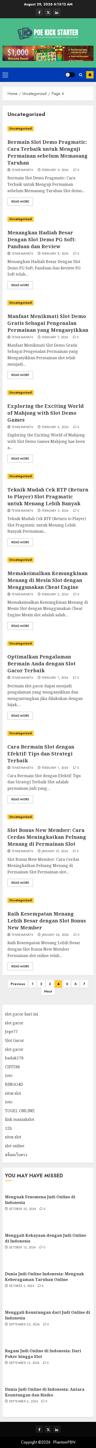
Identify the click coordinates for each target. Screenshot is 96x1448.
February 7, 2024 (55, 337)
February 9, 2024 (55, 170)
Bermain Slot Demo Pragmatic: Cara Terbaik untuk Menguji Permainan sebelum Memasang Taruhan (47, 152)
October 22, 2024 (22, 1209)
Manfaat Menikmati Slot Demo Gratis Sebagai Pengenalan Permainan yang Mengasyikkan (47, 323)
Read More (20, 201)
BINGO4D (14, 1084)
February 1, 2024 (55, 678)
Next (48, 991)
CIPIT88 (12, 1067)
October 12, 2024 (22, 1248)
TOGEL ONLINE (20, 1110)
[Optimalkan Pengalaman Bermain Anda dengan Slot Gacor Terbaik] (48, 643)
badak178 (14, 1058)
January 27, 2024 (55, 851)
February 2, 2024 (55, 595)
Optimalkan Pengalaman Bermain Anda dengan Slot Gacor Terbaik (41, 663)
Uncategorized (20, 128)
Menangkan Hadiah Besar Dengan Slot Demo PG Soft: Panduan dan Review (41, 239)
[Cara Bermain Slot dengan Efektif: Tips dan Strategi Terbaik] (48, 733)
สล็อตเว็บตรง (16, 1154)
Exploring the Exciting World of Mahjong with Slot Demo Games (45, 413)
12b (8, 1128)
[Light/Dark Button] (70, 74)
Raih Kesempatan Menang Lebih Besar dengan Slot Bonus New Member (46, 920)
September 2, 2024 (23, 1402)
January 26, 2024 (55, 935)
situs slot (13, 1093)
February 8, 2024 (55, 254)
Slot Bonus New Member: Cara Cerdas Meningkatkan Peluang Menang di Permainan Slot (46, 837)
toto (8, 1075)
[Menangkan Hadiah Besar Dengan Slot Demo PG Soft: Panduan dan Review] (48, 219)
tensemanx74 (22, 170)
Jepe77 (11, 1031)
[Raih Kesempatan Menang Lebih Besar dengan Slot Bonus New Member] (48, 900)
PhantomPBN (64, 1442)
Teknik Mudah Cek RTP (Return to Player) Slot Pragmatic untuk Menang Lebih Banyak (47, 496)
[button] (5, 75)
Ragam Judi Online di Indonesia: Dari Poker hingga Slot (43, 1353)
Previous (18, 983)
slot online (14, 1145)
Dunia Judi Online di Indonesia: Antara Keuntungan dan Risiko (44, 1392)
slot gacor (14, 1023)
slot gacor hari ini (21, 1014)
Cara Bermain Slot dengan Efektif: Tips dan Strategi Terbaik (40, 753)
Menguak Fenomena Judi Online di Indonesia (40, 1199)
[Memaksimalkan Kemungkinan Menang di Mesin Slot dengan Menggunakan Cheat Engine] (48, 560)
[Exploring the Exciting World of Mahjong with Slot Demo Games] (48, 392)
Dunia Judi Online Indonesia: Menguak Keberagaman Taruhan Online (44, 1276)
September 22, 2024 (24, 1325)
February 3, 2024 (55, 511)
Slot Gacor (14, 1040)
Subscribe (90, 74)
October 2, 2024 (21, 1286)
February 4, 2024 (55, 427)
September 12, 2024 (24, 1363)
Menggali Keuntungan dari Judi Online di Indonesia (47, 1315)
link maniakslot (19, 1119)
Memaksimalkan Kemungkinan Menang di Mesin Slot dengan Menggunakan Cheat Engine (47, 580)
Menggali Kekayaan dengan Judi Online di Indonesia (45, 1238)
